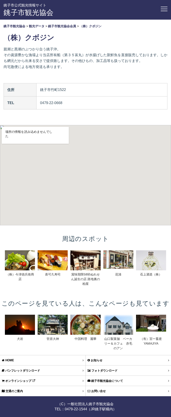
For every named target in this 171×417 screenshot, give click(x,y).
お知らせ (96, 360)
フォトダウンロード (104, 370)
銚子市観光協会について (106, 380)
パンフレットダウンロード (22, 370)
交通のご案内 (14, 391)
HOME (9, 360)
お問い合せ (98, 391)
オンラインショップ (18, 380)
